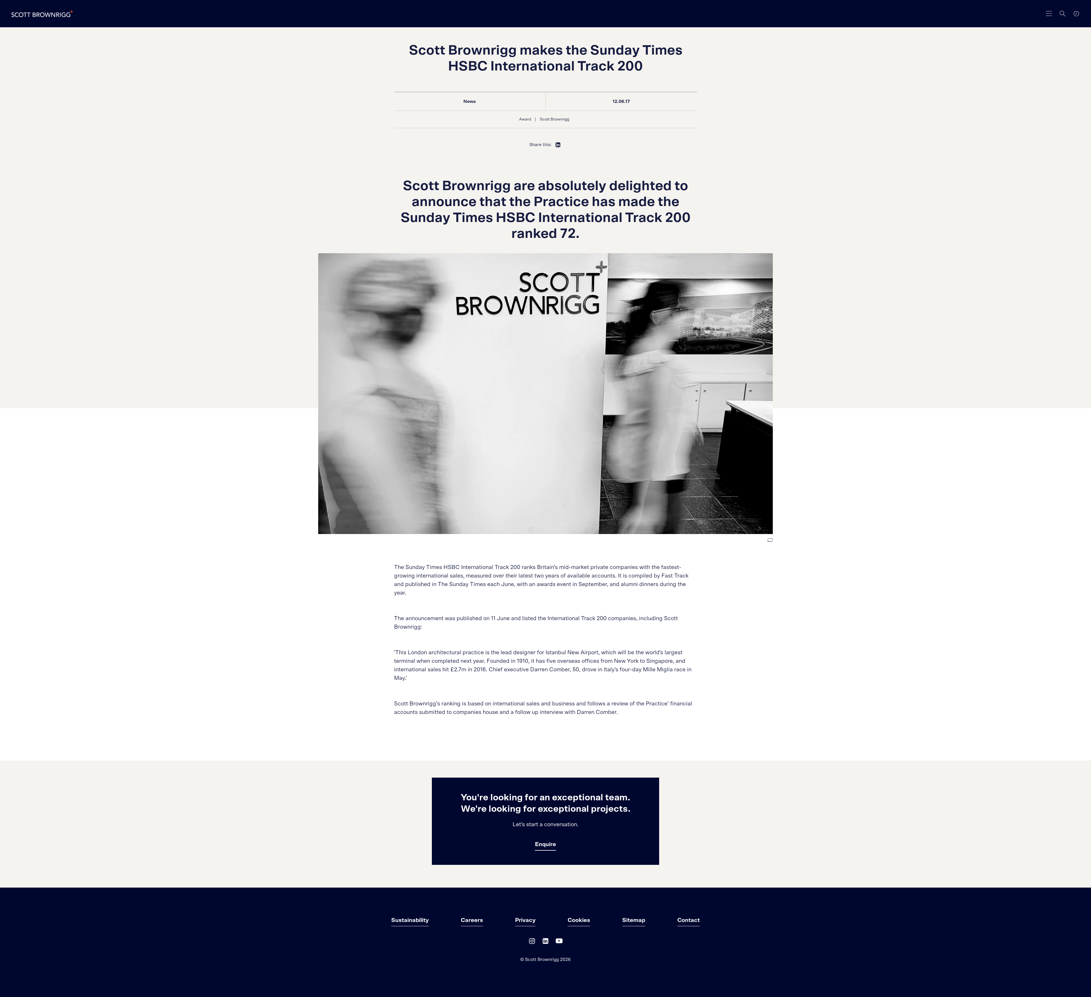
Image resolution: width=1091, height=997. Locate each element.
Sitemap (633, 920)
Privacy (525, 920)
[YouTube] (559, 942)
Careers (472, 920)
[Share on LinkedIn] (558, 145)
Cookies (579, 920)
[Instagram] (531, 942)
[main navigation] (1049, 13)
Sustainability (410, 920)
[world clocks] (1076, 13)
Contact (688, 920)
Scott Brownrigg (554, 119)
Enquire (545, 844)
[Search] (1062, 13)
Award (525, 119)
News (469, 101)
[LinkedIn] (545, 942)
